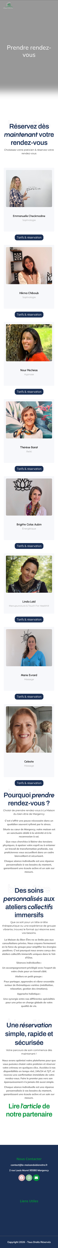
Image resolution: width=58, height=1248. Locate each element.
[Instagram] (29, 1177)
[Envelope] (36, 1177)
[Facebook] (21, 1177)
